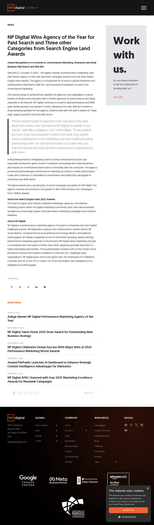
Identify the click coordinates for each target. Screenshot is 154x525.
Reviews (98, 456)
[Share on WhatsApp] (28, 287)
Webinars (99, 446)
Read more (130, 504)
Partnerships (100, 451)
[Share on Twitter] (20, 287)
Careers (68, 451)
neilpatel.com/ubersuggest (22, 264)
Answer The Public (102, 430)
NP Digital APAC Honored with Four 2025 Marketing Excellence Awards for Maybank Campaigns (50, 379)
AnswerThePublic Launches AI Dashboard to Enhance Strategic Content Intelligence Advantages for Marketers (49, 364)
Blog (97, 441)
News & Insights (71, 446)
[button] (128, 517)
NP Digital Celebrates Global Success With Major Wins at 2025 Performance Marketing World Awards (50, 349)
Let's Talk (118, 96)
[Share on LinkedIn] (36, 287)
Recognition (70, 441)
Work (67, 436)
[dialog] (128, 503)
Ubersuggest (100, 425)
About (67, 425)
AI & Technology (72, 456)
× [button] (147, 488)
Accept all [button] (128, 510)
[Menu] (142, 7)
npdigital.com (82, 260)
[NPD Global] (16, 7)
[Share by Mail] (45, 287)
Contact (68, 462)
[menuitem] (142, 7)
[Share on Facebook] (12, 287)
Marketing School (102, 436)
